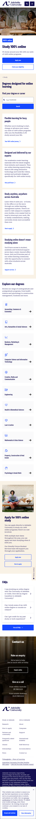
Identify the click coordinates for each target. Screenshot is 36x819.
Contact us (23, 753)
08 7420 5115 (18, 689)
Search (18, 106)
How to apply (8, 228)
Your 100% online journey (12, 141)
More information (26, 813)
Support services (9, 270)
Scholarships (6, 749)
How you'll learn (9, 183)
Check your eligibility (20, 67)
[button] (33, 790)
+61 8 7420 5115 (18, 696)
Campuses (22, 728)
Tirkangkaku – (13, 759)
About (21, 724)
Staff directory (24, 744)
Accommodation (25, 749)
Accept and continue (9, 813)
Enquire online (18, 670)
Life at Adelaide (24, 720)
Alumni (4, 744)
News (4, 753)
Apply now (21, 60)
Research (5, 724)
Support (22, 732)
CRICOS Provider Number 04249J (22, 764)
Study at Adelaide (8, 720)
